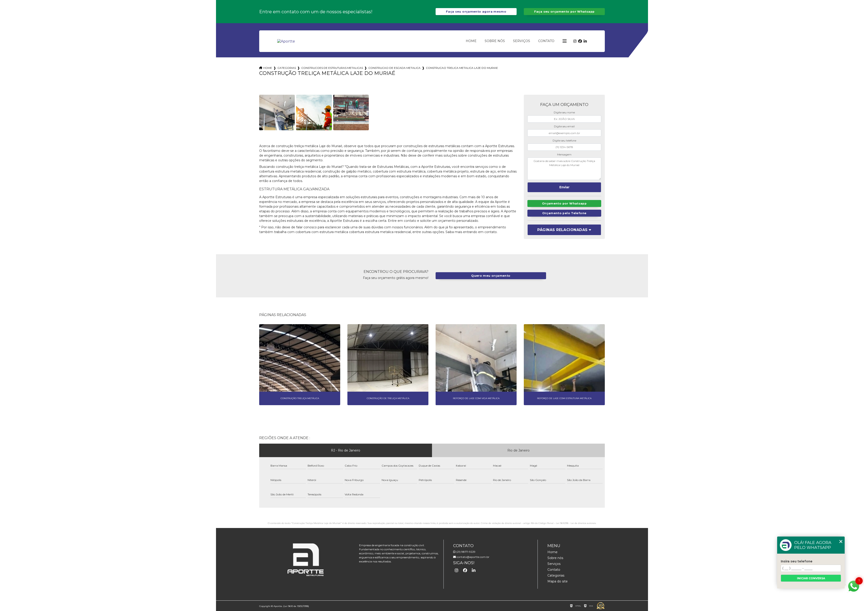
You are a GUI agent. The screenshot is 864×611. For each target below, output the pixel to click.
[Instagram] (574, 41)
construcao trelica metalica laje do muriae (462, 68)
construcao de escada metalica (394, 68)
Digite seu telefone (564, 140)
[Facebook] (580, 41)
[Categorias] (564, 41)
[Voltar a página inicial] (286, 41)
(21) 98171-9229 (465, 551)
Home (471, 41)
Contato (546, 41)
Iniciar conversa (811, 578)
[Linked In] (585, 41)
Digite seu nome (564, 112)
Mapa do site (557, 581)
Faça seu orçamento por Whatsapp (564, 11)
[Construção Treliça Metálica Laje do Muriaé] (277, 112)
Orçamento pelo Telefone (564, 213)
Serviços (521, 41)
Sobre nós (495, 41)
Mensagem (564, 154)
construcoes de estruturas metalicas (332, 68)
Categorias (286, 68)
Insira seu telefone (796, 561)
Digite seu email (564, 126)
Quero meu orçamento (490, 275)
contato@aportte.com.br (472, 557)
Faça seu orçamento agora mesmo (476, 11)
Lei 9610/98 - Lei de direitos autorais (576, 523)
